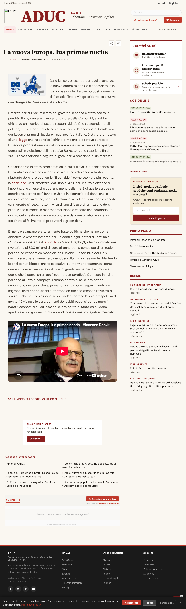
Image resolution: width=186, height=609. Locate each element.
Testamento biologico (142, 266)
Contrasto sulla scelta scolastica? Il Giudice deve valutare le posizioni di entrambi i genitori (155, 307)
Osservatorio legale (144, 299)
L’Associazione (167, 29)
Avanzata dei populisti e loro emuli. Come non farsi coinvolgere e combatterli (90, 484)
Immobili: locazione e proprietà (148, 239)
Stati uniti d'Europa (143, 378)
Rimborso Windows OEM (144, 259)
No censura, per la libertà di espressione (153, 253)
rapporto (50, 242)
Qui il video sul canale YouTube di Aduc (37, 399)
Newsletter (149, 564)
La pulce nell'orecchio (146, 285)
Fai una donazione (153, 569)
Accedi (161, 3)
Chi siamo (108, 560)
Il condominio (139, 321)
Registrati (174, 3)
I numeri (107, 573)
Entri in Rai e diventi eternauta (148, 368)
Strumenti (143, 29)
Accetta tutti (131, 602)
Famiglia (120, 29)
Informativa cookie (31, 604)
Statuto (107, 569)
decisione (19, 183)
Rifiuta (149, 602)
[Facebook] (10, 589)
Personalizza (167, 602)
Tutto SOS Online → (140, 171)
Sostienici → (36, 438)
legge (23, 140)
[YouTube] (33, 589)
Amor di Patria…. (16, 463)
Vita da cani (138, 342)
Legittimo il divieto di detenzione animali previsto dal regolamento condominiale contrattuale (153, 328)
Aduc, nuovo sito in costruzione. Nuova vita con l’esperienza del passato (88, 474)
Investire (42, 29)
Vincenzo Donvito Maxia (33, 59)
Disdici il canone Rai (141, 246)
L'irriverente (138, 364)
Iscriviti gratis (156, 218)
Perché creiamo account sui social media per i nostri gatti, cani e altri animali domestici (154, 350)
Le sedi (106, 564)
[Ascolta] (118, 43)
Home (10, 29)
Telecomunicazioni (72, 582)
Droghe (72, 29)
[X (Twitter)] (18, 589)
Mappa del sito (151, 578)
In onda (107, 582)
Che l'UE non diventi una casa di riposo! (153, 289)
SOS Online (24, 29)
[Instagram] (26, 589)
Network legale (111, 578)
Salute (56, 29)
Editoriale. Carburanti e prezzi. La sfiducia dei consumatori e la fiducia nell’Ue (32, 474)
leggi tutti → (136, 292)
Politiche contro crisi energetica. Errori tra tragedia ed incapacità (30, 484)
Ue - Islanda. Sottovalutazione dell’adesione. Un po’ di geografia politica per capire (156, 384)
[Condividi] (111, 43)
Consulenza (149, 560)
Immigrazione (90, 29)
